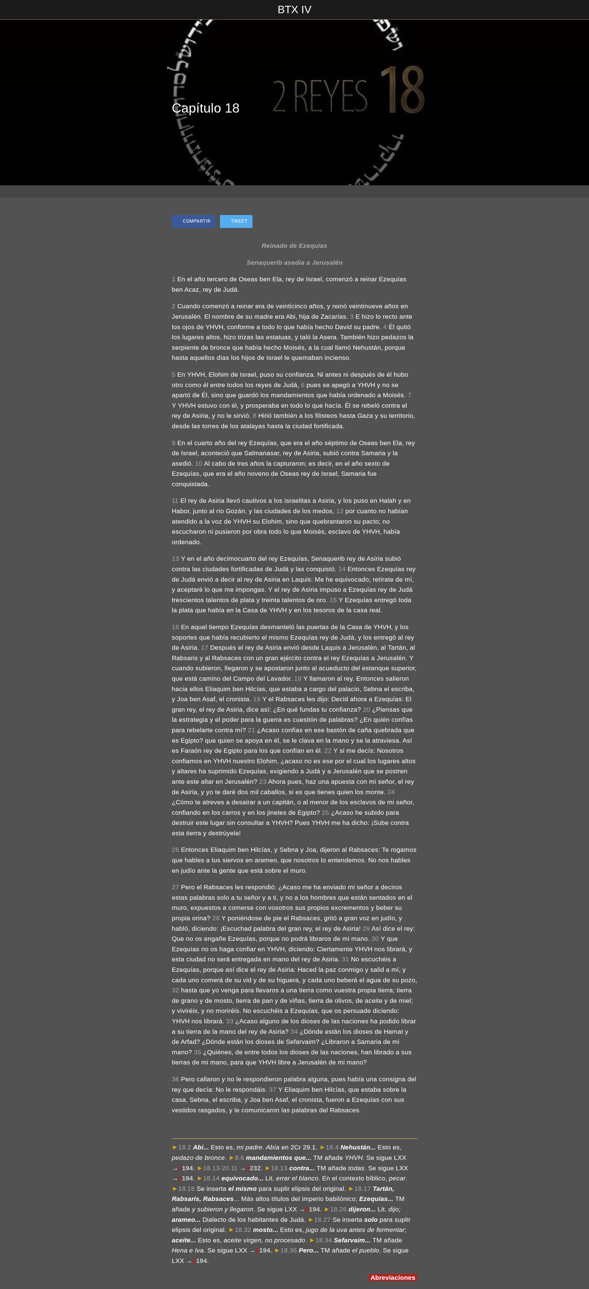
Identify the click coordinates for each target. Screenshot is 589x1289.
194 (187, 1168)
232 (255, 1168)
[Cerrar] (12, 9)
